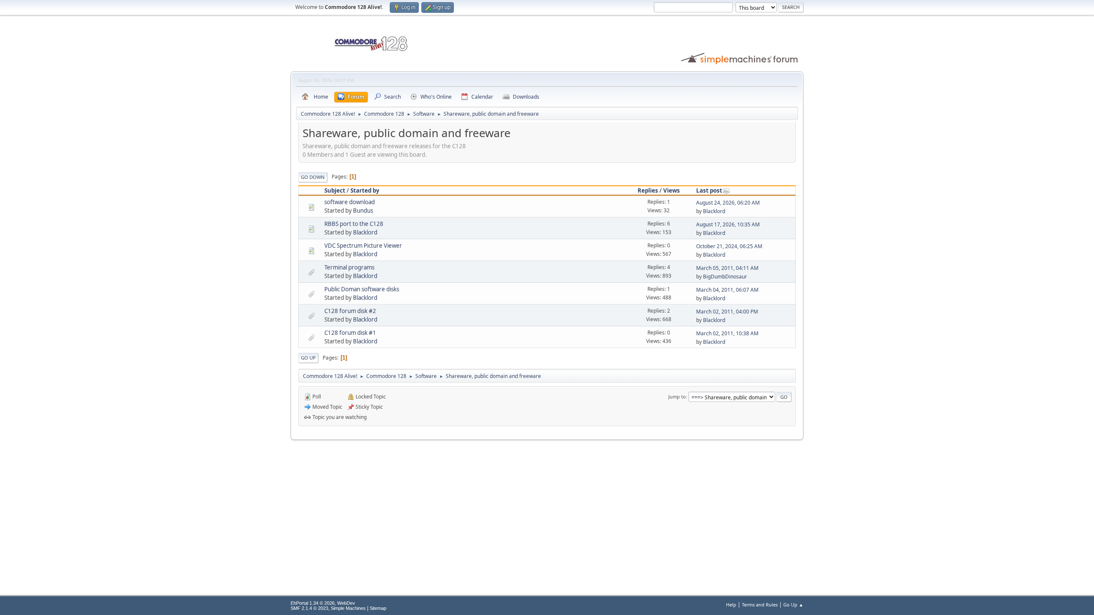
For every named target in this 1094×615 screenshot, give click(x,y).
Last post (709, 190)
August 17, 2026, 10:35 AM (728, 224)
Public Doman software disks (361, 289)
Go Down (313, 177)
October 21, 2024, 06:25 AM (729, 246)
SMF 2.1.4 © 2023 (309, 608)
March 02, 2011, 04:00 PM (727, 311)
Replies (648, 190)
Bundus (363, 210)
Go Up (308, 357)
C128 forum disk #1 (350, 333)
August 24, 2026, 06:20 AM (728, 202)
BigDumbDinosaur (725, 276)
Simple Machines (348, 608)
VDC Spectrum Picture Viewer (363, 245)
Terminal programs (349, 267)
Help (731, 604)
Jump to (677, 396)
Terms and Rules (760, 604)
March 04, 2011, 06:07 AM (727, 289)
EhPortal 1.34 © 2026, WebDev (323, 603)
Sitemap (378, 608)
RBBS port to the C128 (353, 224)
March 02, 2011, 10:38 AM (727, 333)
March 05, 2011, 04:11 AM (727, 268)
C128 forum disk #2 (350, 311)
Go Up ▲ (793, 604)
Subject (334, 190)
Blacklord (714, 211)
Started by (364, 190)
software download (349, 202)
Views (671, 190)
